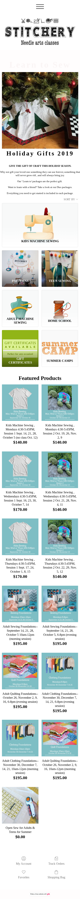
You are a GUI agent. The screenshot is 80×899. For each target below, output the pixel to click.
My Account (23, 863)
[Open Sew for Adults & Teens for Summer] (20, 805)
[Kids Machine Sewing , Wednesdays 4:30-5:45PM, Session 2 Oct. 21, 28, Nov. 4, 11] (60, 469)
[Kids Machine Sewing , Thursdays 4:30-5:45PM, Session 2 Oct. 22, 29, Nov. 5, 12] (60, 536)
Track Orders (56, 863)
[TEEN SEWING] (60, 263)
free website (39, 894)
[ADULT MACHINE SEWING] (20, 302)
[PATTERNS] (20, 263)
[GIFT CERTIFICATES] (20, 342)
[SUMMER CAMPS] (60, 342)
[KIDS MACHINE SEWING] (40, 219)
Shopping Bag (56, 877)
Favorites (23, 877)
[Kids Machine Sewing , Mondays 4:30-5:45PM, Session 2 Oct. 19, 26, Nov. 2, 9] (60, 402)
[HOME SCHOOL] (60, 302)
